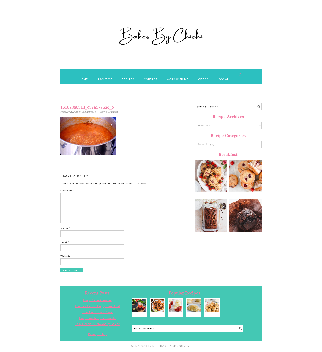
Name (65, 228)
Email (64, 242)
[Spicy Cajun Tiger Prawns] (157, 305)
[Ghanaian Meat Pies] (194, 305)
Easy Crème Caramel (97, 300)
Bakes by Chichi (161, 20)
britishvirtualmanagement (171, 346)
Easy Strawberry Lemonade (97, 318)
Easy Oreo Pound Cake (97, 312)
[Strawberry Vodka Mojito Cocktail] (139, 305)
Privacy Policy (97, 334)
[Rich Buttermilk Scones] (212, 305)
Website (65, 256)
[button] (240, 74)
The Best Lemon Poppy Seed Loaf (97, 306)
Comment (67, 190)
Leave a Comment (109, 111)
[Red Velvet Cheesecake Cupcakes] (175, 305)
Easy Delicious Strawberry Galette (97, 324)
